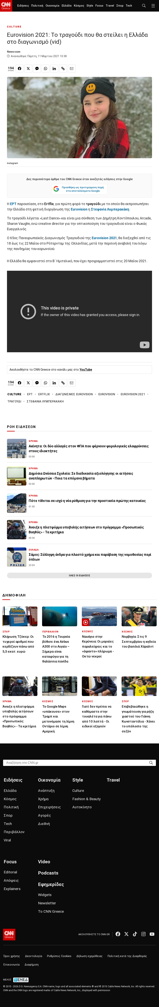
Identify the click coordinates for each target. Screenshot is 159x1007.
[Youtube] (152, 934)
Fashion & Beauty (86, 799)
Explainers (12, 889)
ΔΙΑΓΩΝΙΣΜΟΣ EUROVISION (74, 394)
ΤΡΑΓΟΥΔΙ (14, 401)
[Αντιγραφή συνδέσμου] (63, 68)
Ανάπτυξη (46, 790)
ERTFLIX (44, 394)
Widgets (45, 895)
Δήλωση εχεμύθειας (89, 956)
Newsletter (47, 903)
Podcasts (48, 873)
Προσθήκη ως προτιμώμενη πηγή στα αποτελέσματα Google (83, 189)
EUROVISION (106, 394)
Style (89, 5)
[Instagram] (143, 934)
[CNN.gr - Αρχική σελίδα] (9, 934)
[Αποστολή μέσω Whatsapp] (45, 68)
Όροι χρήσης (11, 956)
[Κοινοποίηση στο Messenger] (37, 68)
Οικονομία (52, 5)
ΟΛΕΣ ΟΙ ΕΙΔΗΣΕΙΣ (79, 575)
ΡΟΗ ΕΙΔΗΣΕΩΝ (21, 427)
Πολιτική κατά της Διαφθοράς (127, 956)
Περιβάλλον (14, 832)
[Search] (151, 762)
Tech (129, 5)
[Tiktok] (135, 934)
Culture (78, 790)
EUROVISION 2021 (133, 394)
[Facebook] (118, 934)
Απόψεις (11, 880)
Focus (99, 5)
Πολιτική (37, 5)
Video (44, 861)
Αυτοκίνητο (82, 807)
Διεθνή (44, 823)
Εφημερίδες (51, 884)
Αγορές (44, 815)
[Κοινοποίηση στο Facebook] (19, 68)
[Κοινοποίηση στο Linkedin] (54, 68)
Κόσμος (79, 5)
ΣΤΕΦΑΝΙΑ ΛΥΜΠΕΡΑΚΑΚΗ (45, 401)
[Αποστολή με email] (72, 68)
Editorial (10, 872)
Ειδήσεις (23, 5)
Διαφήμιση (32, 964)
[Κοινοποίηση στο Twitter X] (28, 68)
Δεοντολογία (33, 956)
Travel (110, 5)
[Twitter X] (126, 934)
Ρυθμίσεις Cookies (59, 956)
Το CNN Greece (51, 911)
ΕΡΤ (30, 394)
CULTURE (14, 26)
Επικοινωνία (11, 964)
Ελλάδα (67, 5)
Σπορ (119, 5)
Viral (7, 840)
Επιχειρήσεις (49, 807)
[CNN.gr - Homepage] (6, 6)
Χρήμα (43, 799)
